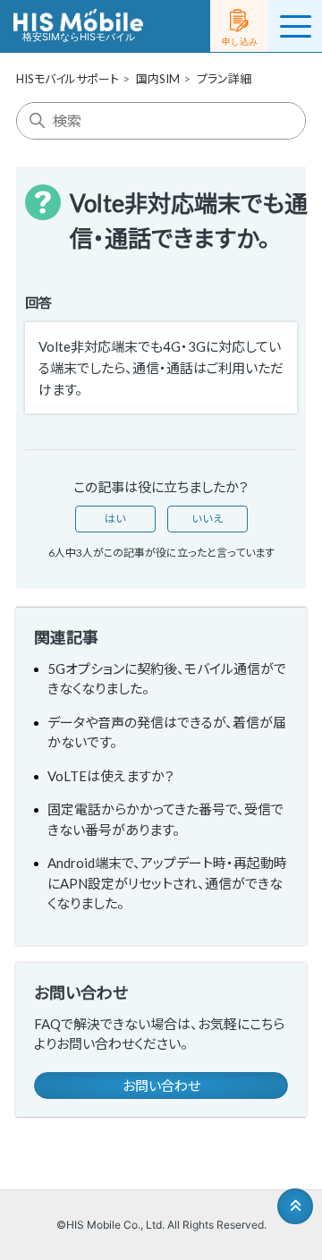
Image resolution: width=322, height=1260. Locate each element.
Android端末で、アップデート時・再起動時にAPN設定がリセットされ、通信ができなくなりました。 (167, 883)
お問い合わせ (161, 1085)
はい (115, 518)
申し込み (240, 41)
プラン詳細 (224, 79)
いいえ (207, 518)
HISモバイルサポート (67, 79)
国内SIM (158, 79)
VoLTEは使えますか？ (110, 776)
